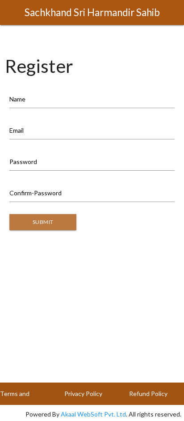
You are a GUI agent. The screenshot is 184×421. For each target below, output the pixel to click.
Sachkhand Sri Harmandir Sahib (92, 12)
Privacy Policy (83, 393)
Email (16, 130)
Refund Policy (148, 393)
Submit (43, 222)
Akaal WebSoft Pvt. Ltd (93, 414)
